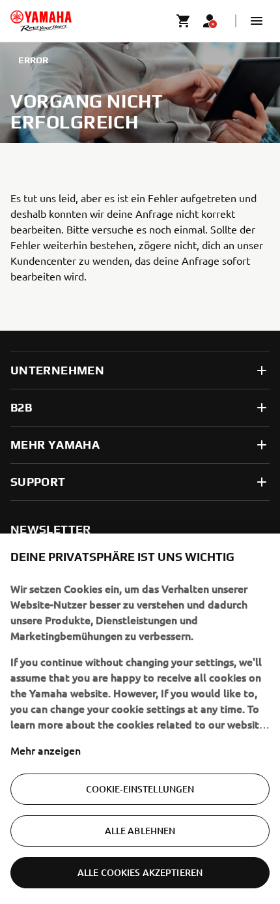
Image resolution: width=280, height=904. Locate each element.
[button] (257, 21)
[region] (140, 719)
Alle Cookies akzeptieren (140, 872)
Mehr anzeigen (45, 750)
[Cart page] (183, 21)
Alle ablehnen (140, 830)
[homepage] (41, 21)
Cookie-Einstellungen (140, 789)
